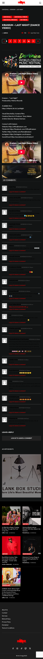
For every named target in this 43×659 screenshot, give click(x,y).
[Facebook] (10, 41)
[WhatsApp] (24, 41)
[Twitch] (25, 648)
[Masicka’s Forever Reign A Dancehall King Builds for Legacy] (31, 545)
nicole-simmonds (7, 564)
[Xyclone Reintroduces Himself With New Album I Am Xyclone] (31, 515)
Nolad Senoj (25, 533)
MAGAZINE (6, 585)
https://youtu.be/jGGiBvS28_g (18, 307)
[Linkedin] (29, 41)
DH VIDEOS (23, 20)
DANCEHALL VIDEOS (21, 17)
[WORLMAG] (21, 3)
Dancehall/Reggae (10, 20)
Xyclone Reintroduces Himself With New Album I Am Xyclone (31, 529)
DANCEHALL (5, 9)
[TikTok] (21, 648)
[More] (38, 41)
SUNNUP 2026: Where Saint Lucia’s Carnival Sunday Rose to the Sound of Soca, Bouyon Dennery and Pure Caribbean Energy (11, 592)
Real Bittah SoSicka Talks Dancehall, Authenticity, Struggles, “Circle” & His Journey (10, 559)
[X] (15, 41)
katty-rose (5, 533)
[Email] (33, 41)
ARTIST (25, 524)
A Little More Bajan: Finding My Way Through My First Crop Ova (10, 529)
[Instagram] (17, 648)
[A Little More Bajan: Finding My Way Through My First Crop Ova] (11, 515)
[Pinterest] (20, 41)
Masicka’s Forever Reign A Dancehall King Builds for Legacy (30, 559)
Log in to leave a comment (17, 192)
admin (6, 33)
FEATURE (5, 524)
